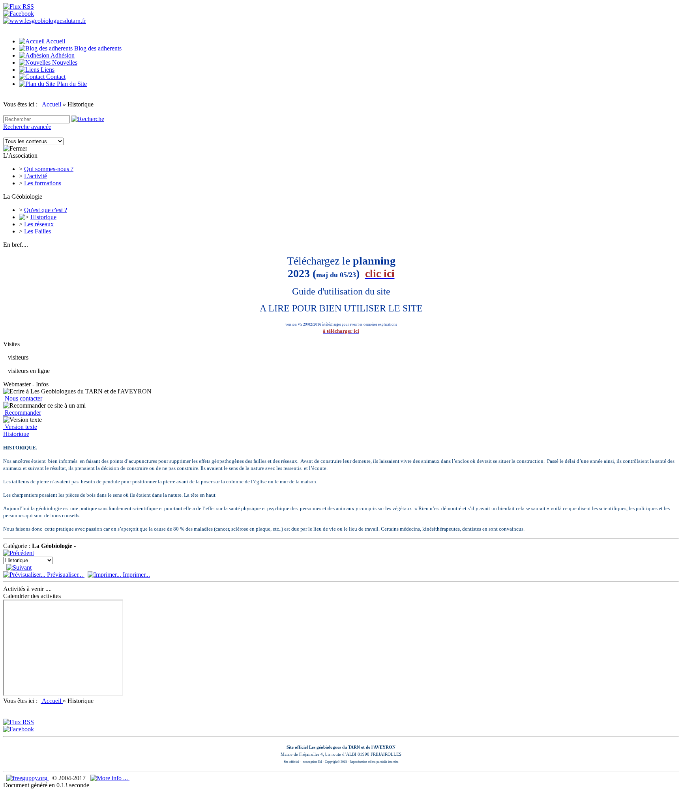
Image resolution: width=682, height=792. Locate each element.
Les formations (42, 183)
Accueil (52, 104)
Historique (43, 217)
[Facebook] (18, 13)
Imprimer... (135, 574)
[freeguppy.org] (27, 778)
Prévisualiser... (64, 574)
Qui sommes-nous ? (48, 169)
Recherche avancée (27, 126)
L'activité (35, 176)
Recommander (22, 412)
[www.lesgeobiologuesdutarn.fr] (44, 20)
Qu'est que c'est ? (45, 210)
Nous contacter (22, 398)
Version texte (20, 426)
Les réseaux (39, 224)
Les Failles (37, 231)
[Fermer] (15, 148)
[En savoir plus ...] (109, 778)
